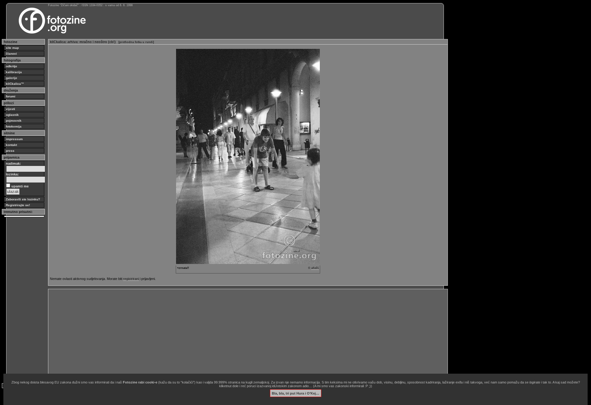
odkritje (11, 66)
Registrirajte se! (18, 205)
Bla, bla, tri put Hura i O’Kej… (295, 393)
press (10, 150)
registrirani (131, 279)
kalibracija (14, 72)
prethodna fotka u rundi (136, 42)
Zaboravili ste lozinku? (23, 199)
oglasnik (12, 114)
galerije (11, 78)
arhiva (72, 42)
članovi (11, 53)
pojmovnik (14, 120)
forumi (10, 96)
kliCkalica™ (15, 83)
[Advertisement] (234, 334)
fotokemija (14, 126)
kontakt (11, 145)
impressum (14, 139)
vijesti (10, 109)
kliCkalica (57, 42)
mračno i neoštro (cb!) (97, 42)
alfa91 (315, 267)
